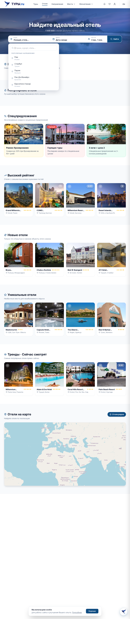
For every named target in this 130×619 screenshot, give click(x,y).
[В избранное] (7, 186)
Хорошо (92, 611)
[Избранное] (109, 4)
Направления (57, 4)
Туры (35, 4)
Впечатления (85, 4)
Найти (116, 39)
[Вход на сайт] (114, 4)
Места (70, 4)
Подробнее (77, 612)
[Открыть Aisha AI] (123, 612)
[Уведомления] (104, 4)
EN (124, 4)
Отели (44, 4)
